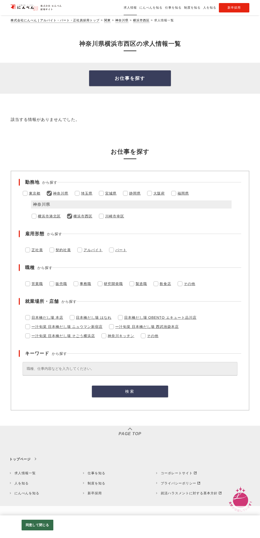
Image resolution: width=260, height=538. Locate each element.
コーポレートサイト (177, 473)
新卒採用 (95, 493)
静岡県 (135, 193)
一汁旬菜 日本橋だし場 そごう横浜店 (63, 336)
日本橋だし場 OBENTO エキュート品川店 (160, 317)
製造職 (141, 284)
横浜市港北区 (49, 216)
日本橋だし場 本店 (47, 317)
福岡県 (183, 193)
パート (121, 250)
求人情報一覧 (25, 473)
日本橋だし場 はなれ (93, 317)
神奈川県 (121, 20)
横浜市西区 (141, 20)
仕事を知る (96, 473)
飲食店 (165, 284)
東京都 (34, 193)
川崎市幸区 (114, 216)
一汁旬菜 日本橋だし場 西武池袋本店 (147, 327)
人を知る (21, 483)
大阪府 (159, 193)
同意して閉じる (37, 525)
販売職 (61, 284)
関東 (107, 20)
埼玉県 (86, 193)
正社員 (37, 250)
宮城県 (111, 193)
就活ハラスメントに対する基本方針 (189, 493)
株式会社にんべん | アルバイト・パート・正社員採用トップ (55, 20)
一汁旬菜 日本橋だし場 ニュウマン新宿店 (67, 327)
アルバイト (93, 250)
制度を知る (96, 483)
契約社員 (63, 250)
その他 (189, 284)
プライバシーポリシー (178, 483)
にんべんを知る (26, 493)
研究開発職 (113, 284)
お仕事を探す (130, 78)
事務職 (85, 284)
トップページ (20, 459)
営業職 (37, 284)
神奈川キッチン (121, 336)
